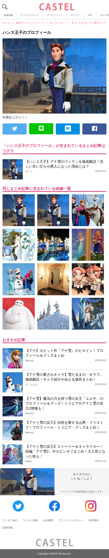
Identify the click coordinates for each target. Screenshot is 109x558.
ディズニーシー (55, 15)
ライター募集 (30, 520)
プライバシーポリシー (71, 520)
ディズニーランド (30, 15)
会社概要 (48, 520)
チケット (75, 15)
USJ (90, 15)
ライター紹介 (10, 520)
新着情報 (8, 15)
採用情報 (8, 527)
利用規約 (94, 520)
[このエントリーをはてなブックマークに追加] (68, 129)
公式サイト (20, 117)
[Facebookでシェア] (94, 129)
